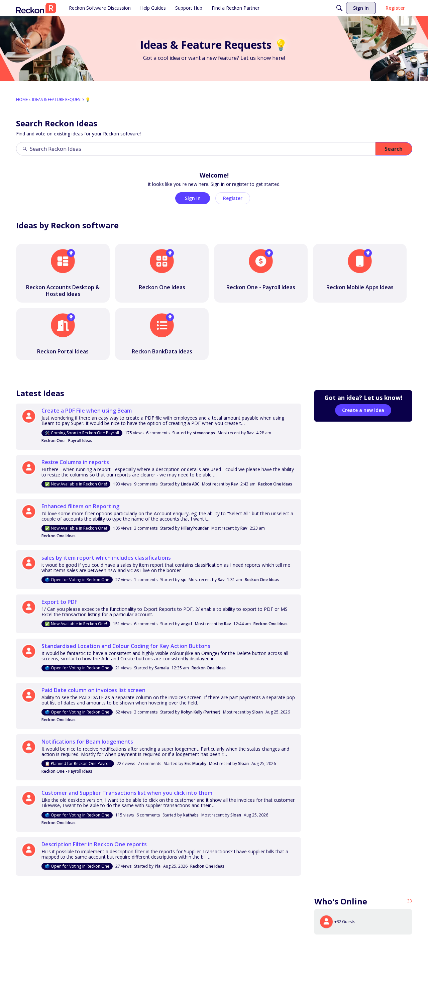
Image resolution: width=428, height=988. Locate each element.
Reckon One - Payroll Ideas (66, 440)
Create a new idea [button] (363, 410)
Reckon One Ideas (275, 484)
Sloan (257, 712)
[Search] (339, 8)
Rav (250, 433)
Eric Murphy (195, 763)
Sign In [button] (193, 198)
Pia (157, 866)
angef (186, 624)
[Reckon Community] (36, 8)
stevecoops (204, 433)
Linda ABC (190, 484)
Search (394, 148)
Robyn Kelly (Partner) (200, 712)
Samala (162, 668)
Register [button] (232, 198)
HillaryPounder (195, 528)
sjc (183, 579)
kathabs (191, 815)
